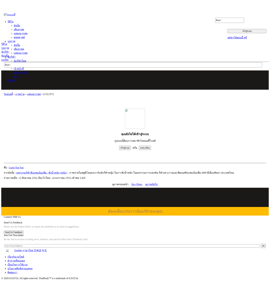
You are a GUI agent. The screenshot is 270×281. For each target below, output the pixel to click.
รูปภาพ (5, 48)
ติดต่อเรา (12, 272)
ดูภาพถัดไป (151, 184)
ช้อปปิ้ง (5, 55)
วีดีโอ (4, 44)
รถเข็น (4, 59)
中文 (44, 250)
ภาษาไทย (27, 250)
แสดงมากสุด (34, 94)
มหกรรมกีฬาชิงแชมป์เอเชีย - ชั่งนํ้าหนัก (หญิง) (41, 172)
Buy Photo (137, 184)
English (18, 250)
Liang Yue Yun (16, 167)
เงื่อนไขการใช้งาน (18, 264)
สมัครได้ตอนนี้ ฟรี (237, 37)
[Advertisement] (135, 80)
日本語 (37, 250)
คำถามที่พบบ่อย (16, 260)
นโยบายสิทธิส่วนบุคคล (20, 268)
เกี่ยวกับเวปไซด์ (16, 256)
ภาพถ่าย (20, 94)
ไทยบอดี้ (8, 94)
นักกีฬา (5, 52)
